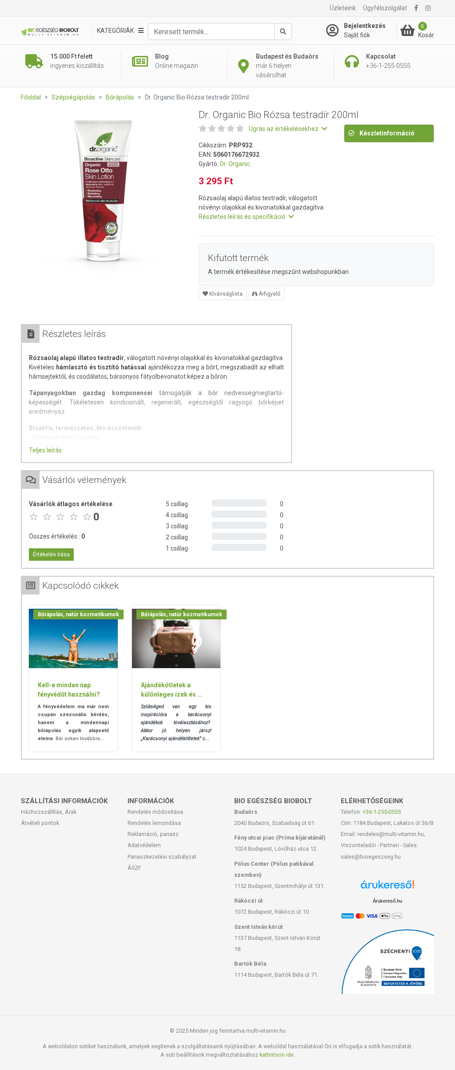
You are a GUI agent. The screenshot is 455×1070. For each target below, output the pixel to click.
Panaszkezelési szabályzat (162, 856)
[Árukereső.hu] (387, 887)
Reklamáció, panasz (153, 834)
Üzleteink (343, 8)
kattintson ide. (277, 1054)
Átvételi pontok (40, 823)
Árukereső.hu (387, 901)
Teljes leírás (45, 450)
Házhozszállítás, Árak (48, 811)
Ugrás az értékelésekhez (284, 128)
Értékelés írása (51, 554)
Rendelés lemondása (154, 823)
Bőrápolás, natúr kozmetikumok (78, 614)
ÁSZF (134, 867)
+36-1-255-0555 (382, 811)
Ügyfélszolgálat (385, 8)
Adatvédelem (144, 845)
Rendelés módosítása (155, 811)
